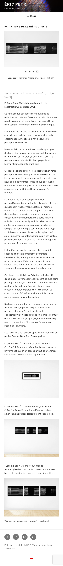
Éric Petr (15, 4)
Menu (33, 16)
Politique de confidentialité (16, 545)
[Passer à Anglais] (31, 558)
